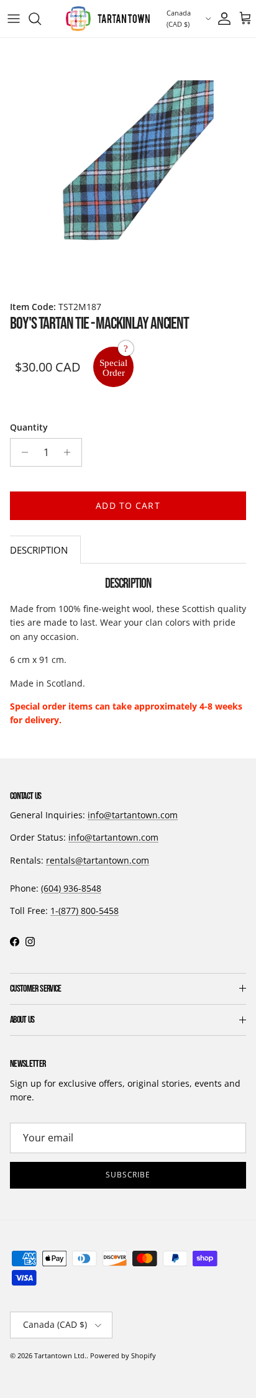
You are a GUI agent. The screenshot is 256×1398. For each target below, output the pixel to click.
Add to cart (128, 505)
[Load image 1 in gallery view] (128, 166)
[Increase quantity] (70, 452)
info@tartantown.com (133, 815)
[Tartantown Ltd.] (108, 18)
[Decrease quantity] (21, 452)
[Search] (41, 18)
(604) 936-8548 (71, 888)
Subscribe (128, 1174)
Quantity (29, 427)
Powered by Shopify (123, 1355)
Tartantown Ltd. (60, 1355)
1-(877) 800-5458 (84, 910)
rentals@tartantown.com (97, 860)
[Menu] (13, 18)
